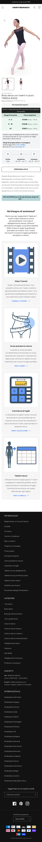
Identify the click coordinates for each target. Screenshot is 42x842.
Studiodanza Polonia (11, 727)
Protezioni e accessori (12, 663)
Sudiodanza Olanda (11, 717)
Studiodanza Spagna (11, 702)
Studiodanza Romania (12, 751)
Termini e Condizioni (11, 536)
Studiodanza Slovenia (12, 741)
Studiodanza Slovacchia (13, 746)
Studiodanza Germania (12, 697)
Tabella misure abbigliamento (15, 571)
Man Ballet (8, 653)
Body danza (8, 609)
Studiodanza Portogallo (12, 722)
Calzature (7, 648)
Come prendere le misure (13, 561)
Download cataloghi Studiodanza (16, 590)
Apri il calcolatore (19, 431)
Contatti (7, 526)
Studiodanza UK (10, 732)
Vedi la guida (19, 366)
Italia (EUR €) (20, 819)
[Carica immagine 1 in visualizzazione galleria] (8, 84)
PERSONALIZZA (21, 169)
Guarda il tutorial (19, 301)
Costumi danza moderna (13, 633)
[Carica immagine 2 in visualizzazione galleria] (21, 84)
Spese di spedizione (7, 100)
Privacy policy (9, 551)
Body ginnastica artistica (13, 614)
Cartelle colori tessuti (12, 585)
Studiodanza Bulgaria (12, 736)
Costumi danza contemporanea (15, 638)
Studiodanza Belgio (11, 771)
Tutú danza (8, 604)
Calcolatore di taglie (11, 566)
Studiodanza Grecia (11, 761)
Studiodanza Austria (11, 776)
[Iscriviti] (35, 794)
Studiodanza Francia (11, 707)
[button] (2, 7)
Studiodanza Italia (10, 712)
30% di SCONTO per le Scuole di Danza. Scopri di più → (20, 198)
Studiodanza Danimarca (13, 766)
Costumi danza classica (12, 629)
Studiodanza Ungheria (12, 756)
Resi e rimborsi (9, 541)
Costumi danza (9, 624)
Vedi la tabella (19, 495)
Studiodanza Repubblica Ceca (15, 781)
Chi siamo (8, 531)
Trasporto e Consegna (12, 546)
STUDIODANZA (18, 838)
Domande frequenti (11, 556)
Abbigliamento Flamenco (13, 658)
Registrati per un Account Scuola (16, 521)
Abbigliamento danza (12, 643)
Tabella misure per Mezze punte (16, 575)
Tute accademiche (11, 619)
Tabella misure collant (12, 581)
